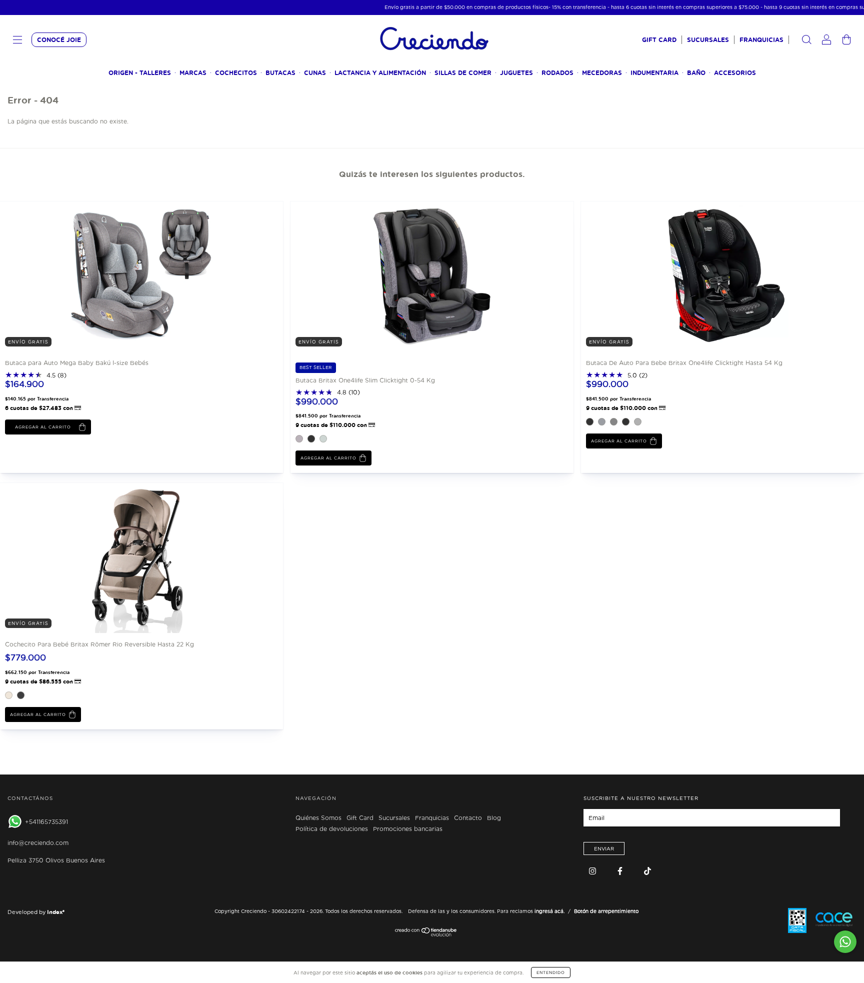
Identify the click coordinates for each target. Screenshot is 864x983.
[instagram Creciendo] (594, 871)
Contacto (468, 818)
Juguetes (516, 72)
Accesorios (735, 72)
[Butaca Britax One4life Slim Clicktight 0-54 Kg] (365, 276)
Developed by (36, 912)
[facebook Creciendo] (621, 871)
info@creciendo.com (38, 842)
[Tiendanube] (426, 934)
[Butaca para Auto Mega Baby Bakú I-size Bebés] (75, 276)
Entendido (550, 972)
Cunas (315, 72)
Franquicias (762, 40)
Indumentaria (654, 72)
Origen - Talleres (139, 72)
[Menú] (17, 40)
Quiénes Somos (319, 818)
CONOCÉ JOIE (59, 40)
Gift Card (659, 40)
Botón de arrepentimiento (606, 911)
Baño (696, 72)
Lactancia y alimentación (380, 72)
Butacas (281, 72)
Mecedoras (602, 72)
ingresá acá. (549, 911)
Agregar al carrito (328, 458)
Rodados (558, 72)
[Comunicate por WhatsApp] (845, 941)
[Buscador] (807, 40)
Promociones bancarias (407, 829)
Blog (494, 818)
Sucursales (708, 40)
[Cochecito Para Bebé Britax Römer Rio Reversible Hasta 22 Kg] (75, 558)
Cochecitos (236, 72)
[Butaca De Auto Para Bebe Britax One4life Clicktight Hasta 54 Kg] (656, 276)
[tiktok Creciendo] (647, 871)
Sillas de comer (463, 72)
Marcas (193, 72)
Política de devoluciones (332, 829)
